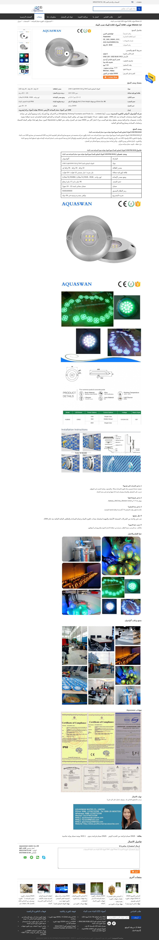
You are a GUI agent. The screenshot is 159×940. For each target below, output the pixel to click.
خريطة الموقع (130, 927)
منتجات (39, 17)
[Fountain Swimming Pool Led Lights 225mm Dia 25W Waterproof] (67, 54)
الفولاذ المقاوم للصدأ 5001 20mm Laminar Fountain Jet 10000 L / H (64, 927)
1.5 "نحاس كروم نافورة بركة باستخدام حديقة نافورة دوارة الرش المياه (34, 922)
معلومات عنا (51, 17)
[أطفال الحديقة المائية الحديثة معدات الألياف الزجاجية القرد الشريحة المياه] (44, 888)
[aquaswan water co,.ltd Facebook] (114, 924)
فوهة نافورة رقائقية (68, 911)
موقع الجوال (135, 930)
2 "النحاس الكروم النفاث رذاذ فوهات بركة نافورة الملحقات (79, 898)
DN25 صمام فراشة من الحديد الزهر (122, 836)
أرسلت (136, 918)
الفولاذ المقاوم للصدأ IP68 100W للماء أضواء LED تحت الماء (94, 930)
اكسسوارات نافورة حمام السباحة (41, 21)
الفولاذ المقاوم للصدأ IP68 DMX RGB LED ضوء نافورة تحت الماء (92, 922)
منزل (19, 21)
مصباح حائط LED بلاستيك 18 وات (95, 926)
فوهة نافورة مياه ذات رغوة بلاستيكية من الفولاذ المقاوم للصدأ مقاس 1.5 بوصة (34, 918)
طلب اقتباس (108, 17)
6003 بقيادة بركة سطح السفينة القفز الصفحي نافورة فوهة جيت (62, 898)
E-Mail (138, 927)
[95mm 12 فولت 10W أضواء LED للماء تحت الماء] (24, 47)
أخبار (119, 17)
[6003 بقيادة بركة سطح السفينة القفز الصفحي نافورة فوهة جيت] (61, 888)
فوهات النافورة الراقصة (36, 911)
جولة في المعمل (67, 17)
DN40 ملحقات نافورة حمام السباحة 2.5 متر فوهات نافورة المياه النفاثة (98, 899)
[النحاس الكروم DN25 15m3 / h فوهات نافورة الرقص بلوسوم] (132, 888)
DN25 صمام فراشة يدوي (97, 836)
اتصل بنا (96, 17)
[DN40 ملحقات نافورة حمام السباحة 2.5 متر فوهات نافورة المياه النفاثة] (96, 888)
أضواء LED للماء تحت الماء (94, 911)
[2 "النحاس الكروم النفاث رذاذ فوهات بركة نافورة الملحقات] (79, 888)
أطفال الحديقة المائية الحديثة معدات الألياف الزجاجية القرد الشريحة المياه (45, 899)
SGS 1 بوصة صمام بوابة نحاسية (74, 836)
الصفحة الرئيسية (26, 17)
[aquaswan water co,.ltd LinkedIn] (109, 924)
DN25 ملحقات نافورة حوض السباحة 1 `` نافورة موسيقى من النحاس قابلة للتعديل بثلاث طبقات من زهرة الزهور (26, 901)
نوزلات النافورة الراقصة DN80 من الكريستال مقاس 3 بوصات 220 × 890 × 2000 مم (33, 932)
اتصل (117, 77)
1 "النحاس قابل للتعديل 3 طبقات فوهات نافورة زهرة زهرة (114, 898)
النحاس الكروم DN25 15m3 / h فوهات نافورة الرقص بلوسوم (133, 898)
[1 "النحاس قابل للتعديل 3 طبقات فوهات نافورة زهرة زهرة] (114, 888)
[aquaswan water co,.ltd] (37, 9)
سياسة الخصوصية (117, 938)
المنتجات (26, 21)
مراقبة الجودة (83, 17)
